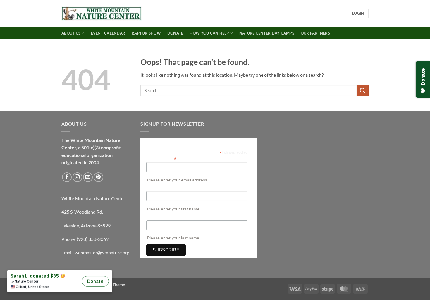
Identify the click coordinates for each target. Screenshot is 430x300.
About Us (70, 33)
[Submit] (363, 90)
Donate (175, 33)
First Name (156, 188)
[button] (358, 13)
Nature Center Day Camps (266, 33)
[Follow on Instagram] (77, 177)
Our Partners (315, 33)
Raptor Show (146, 33)
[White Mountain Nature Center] (101, 13)
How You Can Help (209, 33)
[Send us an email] (88, 177)
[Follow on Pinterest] (98, 177)
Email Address (161, 158)
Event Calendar (108, 33)
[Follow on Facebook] (67, 177)
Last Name (155, 217)
